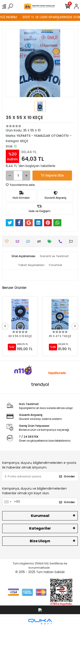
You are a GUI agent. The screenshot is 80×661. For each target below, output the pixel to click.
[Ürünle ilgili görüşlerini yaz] (29, 241)
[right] (75, 326)
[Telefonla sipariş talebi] (61, 241)
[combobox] (7, 502)
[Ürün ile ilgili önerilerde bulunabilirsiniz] (72, 241)
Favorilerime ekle (22, 185)
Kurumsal (40, 515)
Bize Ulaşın (40, 541)
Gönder (69, 476)
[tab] (23, 256)
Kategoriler (40, 528)
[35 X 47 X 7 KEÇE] (60, 314)
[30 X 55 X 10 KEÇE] (20, 314)
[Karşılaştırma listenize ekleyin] (40, 241)
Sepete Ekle (54, 175)
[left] (5, 326)
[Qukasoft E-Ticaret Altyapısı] (40, 621)
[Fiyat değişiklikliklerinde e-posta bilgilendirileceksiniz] (50, 241)
